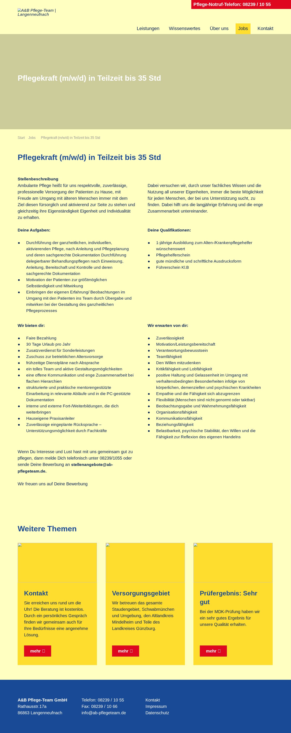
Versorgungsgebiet (141, 593)
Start (21, 137)
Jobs (243, 28)
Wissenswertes (184, 28)
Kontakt (265, 28)
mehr (35, 651)
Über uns (219, 28)
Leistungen (148, 28)
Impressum (156, 706)
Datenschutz (157, 712)
